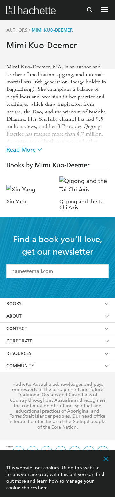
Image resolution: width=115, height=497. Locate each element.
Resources (18, 353)
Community (20, 366)
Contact (16, 328)
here (43, 488)
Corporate (19, 341)
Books (13, 303)
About (14, 316)
